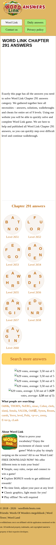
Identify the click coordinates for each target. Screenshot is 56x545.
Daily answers (35, 22)
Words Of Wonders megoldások (27, 512)
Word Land (14, 517)
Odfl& (5, 406)
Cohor (43, 406)
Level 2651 (12, 226)
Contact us (12, 29)
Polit (27, 415)
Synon (41, 410)
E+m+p (6, 420)
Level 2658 (35, 310)
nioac (35, 406)
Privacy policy (35, 29)
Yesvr (12, 415)
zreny (43, 415)
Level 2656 (35, 282)
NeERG (26, 406)
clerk (51, 406)
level (20, 415)
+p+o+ (35, 415)
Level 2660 (12, 337)
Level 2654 (35, 254)
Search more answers (28, 359)
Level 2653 (12, 254)
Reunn (50, 410)
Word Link (11, 22)
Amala (12, 410)
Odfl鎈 (33, 410)
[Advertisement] (28, 69)
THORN (15, 406)
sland (5, 410)
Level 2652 (35, 226)
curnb (5, 415)
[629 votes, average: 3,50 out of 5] (34, 371)
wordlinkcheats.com (29, 508)
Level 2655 (13, 282)
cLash (15, 420)
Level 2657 (12, 310)
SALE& (22, 410)
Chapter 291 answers (28, 206)
